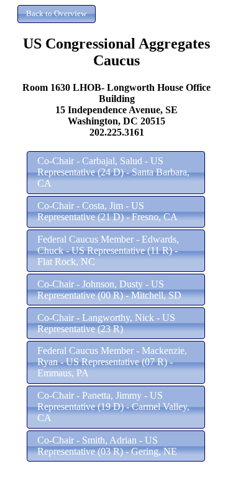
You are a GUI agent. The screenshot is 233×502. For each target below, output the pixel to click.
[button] (56, 14)
